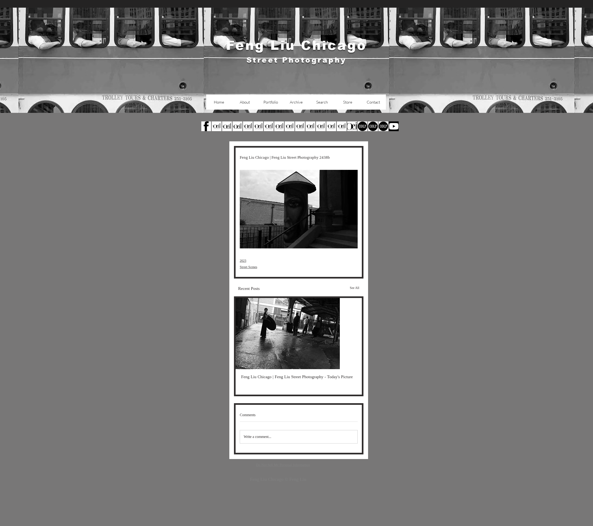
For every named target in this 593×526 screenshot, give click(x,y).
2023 (243, 261)
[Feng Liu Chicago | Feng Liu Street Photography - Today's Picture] (299, 333)
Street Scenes (248, 267)
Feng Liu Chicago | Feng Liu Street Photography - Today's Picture (297, 376)
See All (354, 288)
